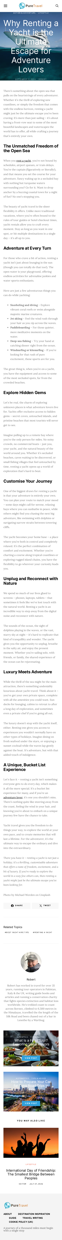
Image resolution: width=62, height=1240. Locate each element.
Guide (12, 1218)
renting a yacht (43, 932)
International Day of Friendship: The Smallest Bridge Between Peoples (31, 1174)
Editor (23, 1184)
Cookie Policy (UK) (21, 1222)
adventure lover (13, 797)
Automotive (22, 1078)
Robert (43, 79)
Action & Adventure (24, 13)
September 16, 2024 (25, 1050)
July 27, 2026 (36, 1184)
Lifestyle (43, 13)
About (7, 1214)
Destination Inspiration (34, 1214)
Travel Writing (33, 1218)
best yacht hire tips (17, 932)
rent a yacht (23, 160)
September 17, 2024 (25, 79)
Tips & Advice (37, 1037)
